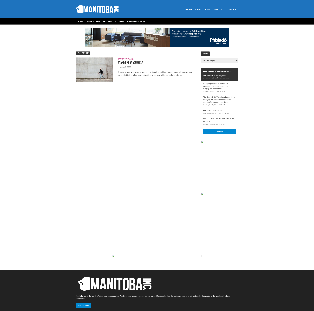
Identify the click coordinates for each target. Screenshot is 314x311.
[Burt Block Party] (219, 164)
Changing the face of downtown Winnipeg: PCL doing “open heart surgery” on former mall (216, 86)
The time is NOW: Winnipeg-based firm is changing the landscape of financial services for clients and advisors (219, 99)
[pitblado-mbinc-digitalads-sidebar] (219, 208)
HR (132, 59)
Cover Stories (93, 21)
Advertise (219, 9)
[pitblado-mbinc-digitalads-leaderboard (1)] (157, 37)
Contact (232, 9)
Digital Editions (193, 9)
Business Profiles (136, 21)
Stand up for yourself (130, 63)
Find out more (83, 305)
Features (107, 21)
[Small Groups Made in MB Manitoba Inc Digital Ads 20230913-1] (157, 260)
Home (80, 21)
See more (219, 131)
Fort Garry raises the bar (212, 110)
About (208, 9)
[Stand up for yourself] (94, 70)
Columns (119, 21)
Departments (124, 59)
